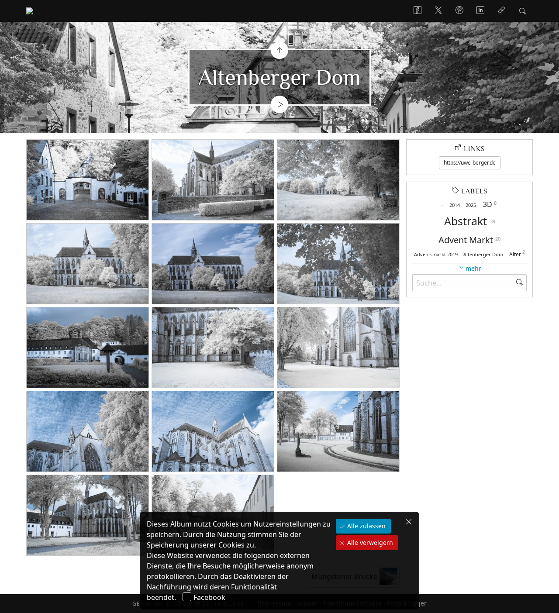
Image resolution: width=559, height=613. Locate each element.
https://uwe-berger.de (470, 162)
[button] (14, 599)
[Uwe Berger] (29, 11)
